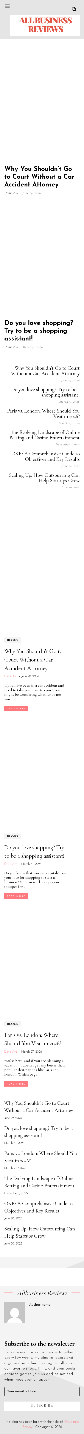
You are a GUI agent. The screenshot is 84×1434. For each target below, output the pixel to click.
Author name (39, 1304)
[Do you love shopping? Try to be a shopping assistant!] (42, 258)
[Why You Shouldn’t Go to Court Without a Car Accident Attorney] (42, 104)
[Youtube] (77, 499)
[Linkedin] (56, 499)
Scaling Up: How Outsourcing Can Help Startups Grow (44, 478)
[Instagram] (45, 499)
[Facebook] (34, 499)
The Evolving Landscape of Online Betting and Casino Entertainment (44, 435)
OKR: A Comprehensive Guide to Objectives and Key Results (45, 456)
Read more (16, 709)
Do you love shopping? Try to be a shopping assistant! (38, 331)
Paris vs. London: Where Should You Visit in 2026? (43, 413)
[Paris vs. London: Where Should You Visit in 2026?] (42, 960)
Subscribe (42, 1406)
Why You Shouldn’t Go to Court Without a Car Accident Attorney (39, 177)
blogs (12, 640)
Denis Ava (11, 193)
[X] (66, 499)
